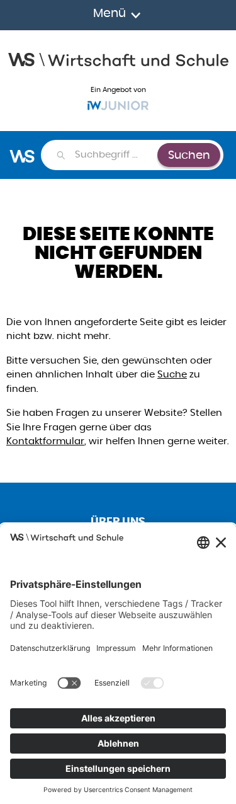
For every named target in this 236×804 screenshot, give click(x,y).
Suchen (189, 155)
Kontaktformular (45, 440)
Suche (172, 374)
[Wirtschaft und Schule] (118, 58)
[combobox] (115, 155)
